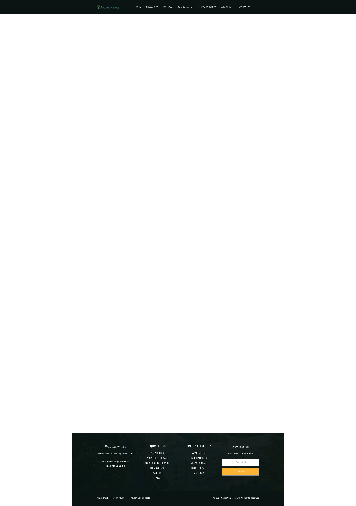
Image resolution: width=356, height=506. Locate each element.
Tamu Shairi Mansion (193, 274)
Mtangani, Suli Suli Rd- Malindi (195, 278)
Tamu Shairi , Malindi (190, 210)
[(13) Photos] (165, 61)
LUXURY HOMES (199, 458)
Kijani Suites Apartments (112, 68)
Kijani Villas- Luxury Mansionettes (119, 274)
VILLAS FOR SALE (199, 463)
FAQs (157, 478)
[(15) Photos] (165, 130)
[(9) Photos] (248, 198)
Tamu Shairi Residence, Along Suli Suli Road (117, 210)
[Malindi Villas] (136, 317)
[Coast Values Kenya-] (108, 6)
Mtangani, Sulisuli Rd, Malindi (111, 141)
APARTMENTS (199, 453)
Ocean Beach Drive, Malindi (110, 72)
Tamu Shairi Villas (108, 137)
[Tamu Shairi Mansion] (219, 248)
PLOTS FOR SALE (199, 468)
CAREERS (157, 473)
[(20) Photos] (248, 267)
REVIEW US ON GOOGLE (140, 498)
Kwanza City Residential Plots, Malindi (205, 68)
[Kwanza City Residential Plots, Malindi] (219, 43)
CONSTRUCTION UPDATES (157, 463)
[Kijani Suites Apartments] (136, 43)
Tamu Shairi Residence (111, 205)
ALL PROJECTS (157, 453)
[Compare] (173, 61)
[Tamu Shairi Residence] (136, 180)
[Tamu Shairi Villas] (136, 111)
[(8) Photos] (165, 267)
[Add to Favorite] (169, 61)
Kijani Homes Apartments (196, 137)
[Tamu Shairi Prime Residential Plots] (219, 180)
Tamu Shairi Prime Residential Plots (203, 205)
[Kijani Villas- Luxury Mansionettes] (136, 248)
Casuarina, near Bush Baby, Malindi (113, 347)
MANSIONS (198, 473)
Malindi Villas (106, 342)
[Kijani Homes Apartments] (219, 111)
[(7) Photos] (248, 130)
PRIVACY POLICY (118, 498)
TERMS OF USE (157, 468)
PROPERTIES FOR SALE (157, 458)
